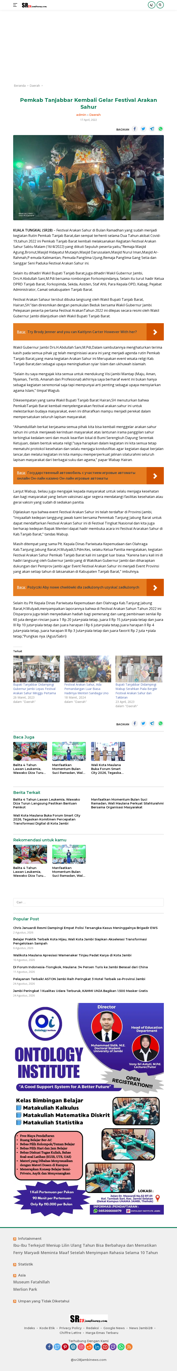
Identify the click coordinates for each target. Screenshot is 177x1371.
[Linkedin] (97, 1347)
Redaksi (92, 1328)
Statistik (25, 1264)
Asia (22, 1275)
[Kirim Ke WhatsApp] (160, 129)
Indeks (29, 1328)
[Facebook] (49, 1347)
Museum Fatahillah (31, 1282)
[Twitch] (113, 1347)
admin (81, 115)
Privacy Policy (70, 1328)
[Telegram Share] (152, 129)
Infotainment (29, 1239)
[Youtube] (105, 1347)
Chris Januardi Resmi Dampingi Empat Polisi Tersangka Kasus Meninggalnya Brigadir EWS (85, 928)
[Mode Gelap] (151, 4)
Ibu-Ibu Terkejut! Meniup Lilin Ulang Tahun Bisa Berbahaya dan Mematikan (84, 1245)
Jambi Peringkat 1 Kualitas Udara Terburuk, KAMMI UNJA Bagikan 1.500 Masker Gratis (80, 991)
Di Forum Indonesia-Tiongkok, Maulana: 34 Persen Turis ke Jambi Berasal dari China (80, 967)
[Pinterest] (65, 1347)
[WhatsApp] (121, 1347)
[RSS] (129, 1347)
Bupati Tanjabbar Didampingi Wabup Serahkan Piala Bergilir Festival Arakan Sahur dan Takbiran (136, 690)
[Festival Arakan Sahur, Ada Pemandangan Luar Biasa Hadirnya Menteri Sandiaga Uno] (87, 669)
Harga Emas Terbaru (102, 1333)
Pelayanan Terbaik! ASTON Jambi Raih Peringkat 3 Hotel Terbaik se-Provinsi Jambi (79, 979)
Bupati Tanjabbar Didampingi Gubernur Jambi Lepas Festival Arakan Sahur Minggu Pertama (34, 688)
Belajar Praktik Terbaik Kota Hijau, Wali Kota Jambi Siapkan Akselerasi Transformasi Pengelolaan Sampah (80, 941)
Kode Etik (47, 1328)
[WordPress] (73, 1347)
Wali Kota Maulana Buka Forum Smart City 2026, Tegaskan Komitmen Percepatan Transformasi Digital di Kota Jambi (107, 769)
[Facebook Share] (134, 129)
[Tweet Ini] (143, 129)
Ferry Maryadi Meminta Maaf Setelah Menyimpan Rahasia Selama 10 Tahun (85, 1252)
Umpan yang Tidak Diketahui (43, 1301)
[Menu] (16, 5)
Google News (114, 1328)
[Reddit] (89, 1347)
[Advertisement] (88, 46)
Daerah (95, 115)
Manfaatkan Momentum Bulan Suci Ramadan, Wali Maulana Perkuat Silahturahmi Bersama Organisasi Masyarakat (68, 769)
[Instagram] (81, 1347)
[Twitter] (57, 1347)
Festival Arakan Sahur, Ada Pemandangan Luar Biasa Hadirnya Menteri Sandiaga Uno (86, 688)
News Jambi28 (141, 1328)
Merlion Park (25, 1289)
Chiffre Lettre (70, 1333)
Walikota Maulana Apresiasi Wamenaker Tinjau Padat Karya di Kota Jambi (72, 955)
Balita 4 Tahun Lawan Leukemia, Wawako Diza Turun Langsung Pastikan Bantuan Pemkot (29, 769)
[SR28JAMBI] (33, 5)
